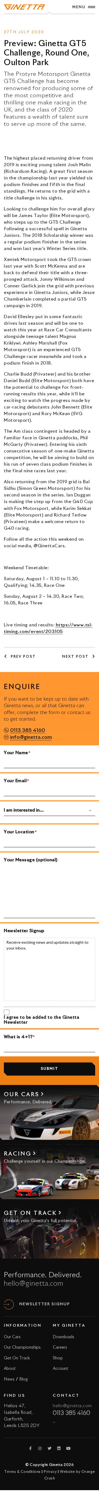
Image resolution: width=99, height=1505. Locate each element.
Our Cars (12, 1337)
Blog (23, 1379)
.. (54, 1421)
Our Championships (22, 1347)
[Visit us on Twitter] (49, 1448)
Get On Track (17, 1358)
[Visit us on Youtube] (68, 1448)
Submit (49, 1069)
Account (60, 1369)
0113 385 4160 (27, 730)
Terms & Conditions (22, 1472)
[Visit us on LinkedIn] (59, 1448)
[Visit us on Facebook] (30, 1448)
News (40, 22)
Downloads (63, 1337)
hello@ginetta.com (34, 1283)
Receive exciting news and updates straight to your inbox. (47, 946)
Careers (60, 1347)
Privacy (50, 1472)
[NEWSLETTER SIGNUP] (9, 1304)
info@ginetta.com (31, 737)
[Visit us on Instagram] (40, 1448)
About (10, 1369)
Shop (58, 1358)
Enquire (57, 22)
